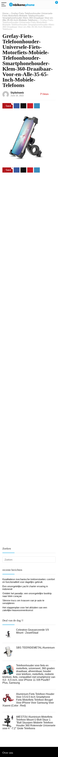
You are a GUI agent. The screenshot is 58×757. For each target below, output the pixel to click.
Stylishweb (17, 92)
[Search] (41, 4)
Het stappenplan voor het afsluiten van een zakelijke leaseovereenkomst (24, 609)
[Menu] (4, 4)
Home (5, 13)
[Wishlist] (47, 4)
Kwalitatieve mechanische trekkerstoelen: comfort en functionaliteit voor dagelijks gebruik (28, 580)
